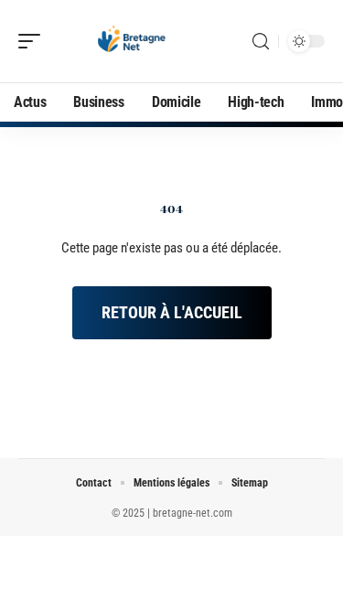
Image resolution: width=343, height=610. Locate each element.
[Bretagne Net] (131, 41)
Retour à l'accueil (172, 312)
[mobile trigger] (33, 41)
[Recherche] (260, 41)
